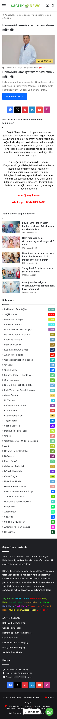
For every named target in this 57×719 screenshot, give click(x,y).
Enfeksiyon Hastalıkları (15, 405)
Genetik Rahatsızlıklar (15, 486)
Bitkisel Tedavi (18, 491)
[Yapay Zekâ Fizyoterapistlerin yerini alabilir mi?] (11, 273)
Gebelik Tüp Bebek (18, 360)
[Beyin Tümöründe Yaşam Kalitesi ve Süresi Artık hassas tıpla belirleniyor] (11, 227)
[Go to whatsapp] (49, 712)
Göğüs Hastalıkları (13, 415)
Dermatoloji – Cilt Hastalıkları (18, 385)
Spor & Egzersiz (12, 425)
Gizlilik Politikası (42, 706)
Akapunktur (10, 511)
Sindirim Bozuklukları (14, 522)
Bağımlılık (9, 456)
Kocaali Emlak (16, 706)
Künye (28, 706)
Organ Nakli (10, 506)
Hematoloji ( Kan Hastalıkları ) (17, 632)
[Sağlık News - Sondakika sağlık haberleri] (26, 5)
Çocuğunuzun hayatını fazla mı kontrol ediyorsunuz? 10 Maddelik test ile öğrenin (38, 256)
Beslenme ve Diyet (13, 319)
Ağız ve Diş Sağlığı (13, 354)
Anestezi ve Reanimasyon (17, 527)
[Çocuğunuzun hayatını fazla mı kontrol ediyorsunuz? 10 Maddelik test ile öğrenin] (11, 257)
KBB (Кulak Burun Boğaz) (15, 642)
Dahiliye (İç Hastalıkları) (14, 623)
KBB (16, 349)
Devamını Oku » (14, 96)
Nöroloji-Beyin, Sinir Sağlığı (18, 329)
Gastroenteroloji (21, 441)
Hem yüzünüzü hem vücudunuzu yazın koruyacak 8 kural (38, 241)
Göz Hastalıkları (12, 380)
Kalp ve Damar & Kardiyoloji (18, 375)
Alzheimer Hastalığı (14, 496)
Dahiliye (15, 431)
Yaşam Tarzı (10, 420)
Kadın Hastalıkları (13, 339)
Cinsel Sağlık (10, 476)
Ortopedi (8, 365)
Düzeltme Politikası (16, 708)
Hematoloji (17, 501)
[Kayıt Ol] (47, 6)
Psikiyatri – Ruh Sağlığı (15, 309)
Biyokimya (9, 532)
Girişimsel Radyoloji (14, 466)
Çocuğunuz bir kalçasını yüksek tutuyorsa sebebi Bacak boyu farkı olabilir (38, 285)
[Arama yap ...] (53, 6)
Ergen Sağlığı (10, 461)
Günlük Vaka (10, 370)
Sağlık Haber (10, 314)
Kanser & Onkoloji (13, 324)
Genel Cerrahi (11, 395)
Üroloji (7, 436)
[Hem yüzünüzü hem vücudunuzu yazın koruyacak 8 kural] (11, 242)
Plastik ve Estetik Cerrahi (17, 334)
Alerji (6, 446)
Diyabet (16, 451)
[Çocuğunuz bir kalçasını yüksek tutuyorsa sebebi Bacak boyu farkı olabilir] (11, 287)
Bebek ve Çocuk (12, 344)
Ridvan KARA (10, 68)
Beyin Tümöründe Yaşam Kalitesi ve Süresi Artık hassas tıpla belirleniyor (38, 226)
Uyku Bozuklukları (13, 481)
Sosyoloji (8, 516)
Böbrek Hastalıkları (13, 471)
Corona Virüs (10, 410)
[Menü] (4, 6)
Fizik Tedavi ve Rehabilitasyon (19, 390)
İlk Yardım (9, 400)
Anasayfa (9, 15)
